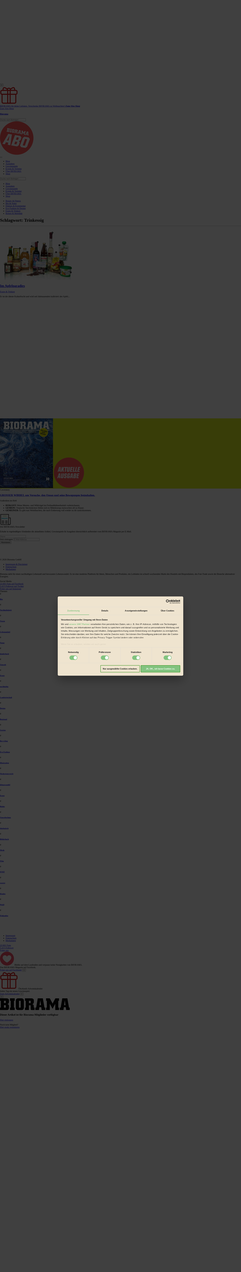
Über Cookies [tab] (167, 610)
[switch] (105, 657)
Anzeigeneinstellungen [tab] (136, 610)
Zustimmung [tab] (73, 610)
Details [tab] (104, 610)
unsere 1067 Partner (79, 624)
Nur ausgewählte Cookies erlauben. (120, 669)
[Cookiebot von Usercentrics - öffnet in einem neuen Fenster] (168, 601)
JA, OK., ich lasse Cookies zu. (160, 669)
